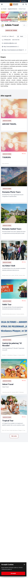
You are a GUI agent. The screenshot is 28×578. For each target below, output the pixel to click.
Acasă (4, 9)
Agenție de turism (12, 9)
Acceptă (13, 573)
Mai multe (14, 436)
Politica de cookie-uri (7, 569)
